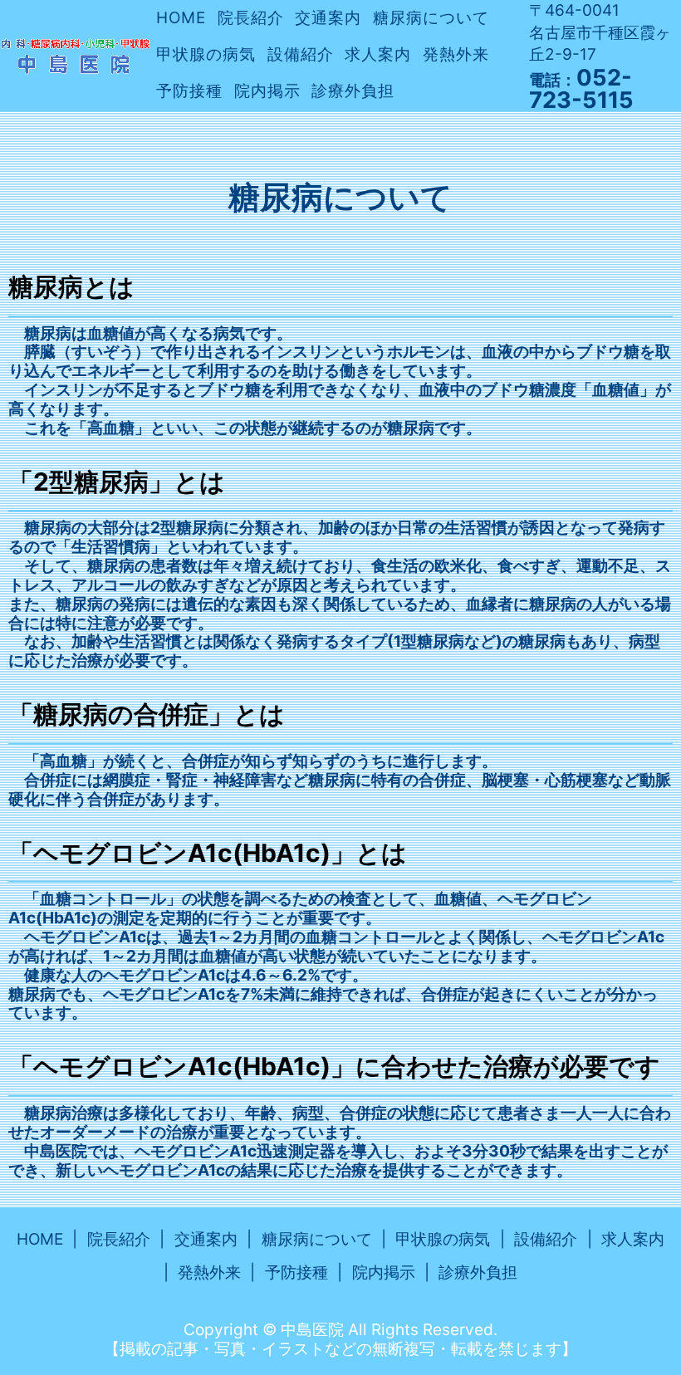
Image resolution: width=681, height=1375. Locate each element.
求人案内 (378, 54)
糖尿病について (431, 17)
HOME (181, 17)
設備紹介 (300, 54)
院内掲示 (267, 90)
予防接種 (189, 90)
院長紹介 (251, 17)
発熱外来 (456, 54)
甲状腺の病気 (206, 54)
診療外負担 (352, 90)
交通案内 (328, 17)
